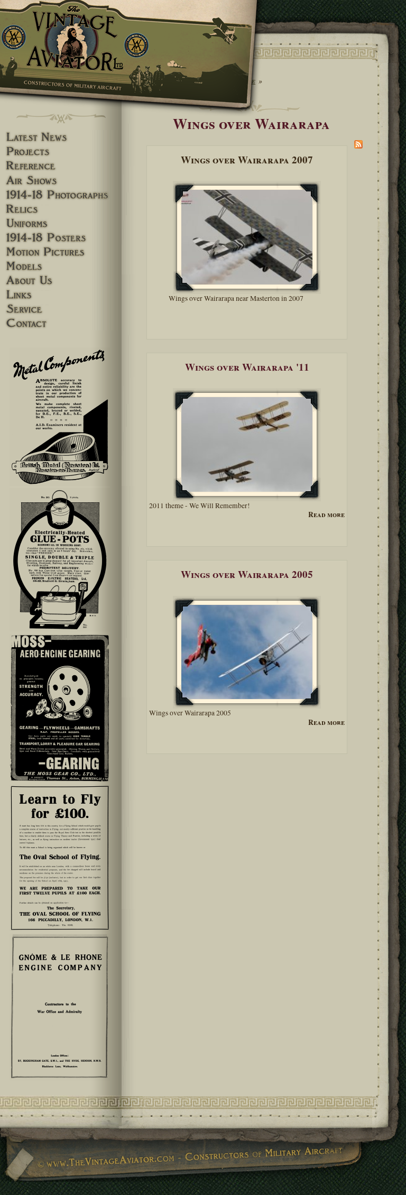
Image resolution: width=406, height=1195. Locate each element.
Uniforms (61, 223)
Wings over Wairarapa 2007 (247, 159)
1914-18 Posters (61, 238)
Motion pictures (61, 252)
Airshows (61, 180)
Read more (326, 515)
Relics (61, 209)
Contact (61, 323)
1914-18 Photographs (61, 195)
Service (61, 309)
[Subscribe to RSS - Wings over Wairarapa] (358, 146)
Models (61, 266)
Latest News (61, 137)
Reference (61, 166)
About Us (61, 280)
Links (61, 295)
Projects (61, 151)
